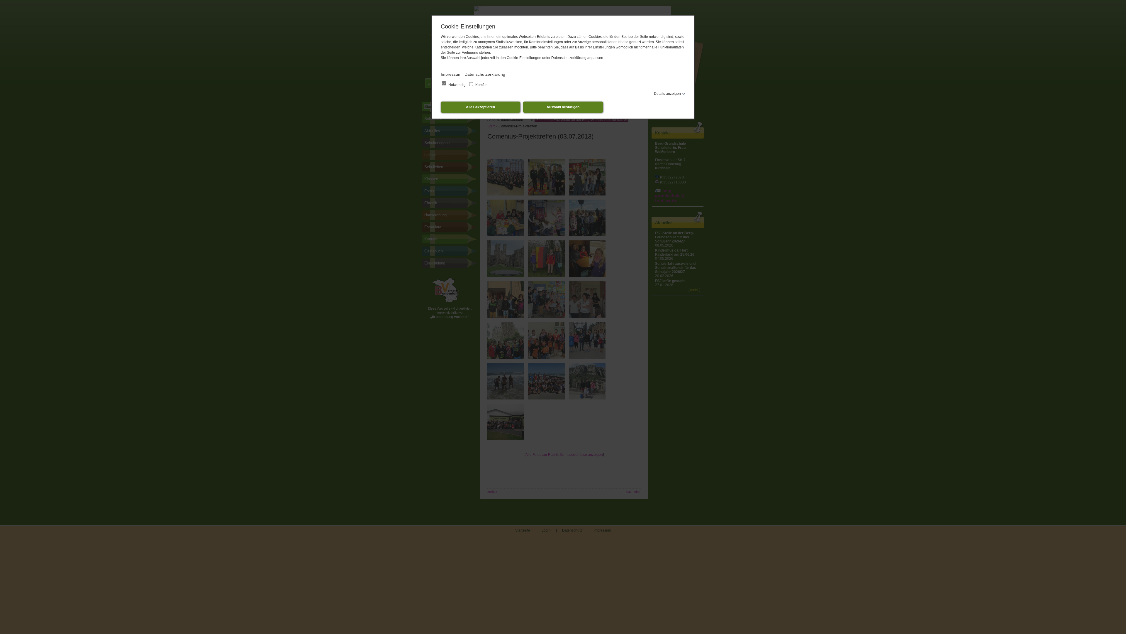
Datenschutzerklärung (484, 74)
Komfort (481, 85)
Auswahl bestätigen (563, 107)
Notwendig (457, 85)
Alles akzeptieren (480, 107)
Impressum (451, 74)
